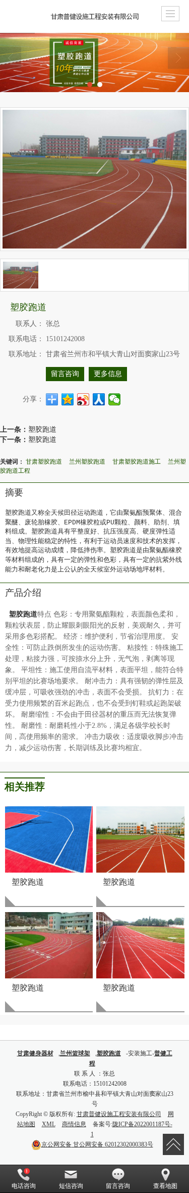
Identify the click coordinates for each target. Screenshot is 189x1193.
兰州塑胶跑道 (87, 461)
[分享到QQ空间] (67, 399)
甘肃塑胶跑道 (44, 461)
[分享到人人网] (99, 399)
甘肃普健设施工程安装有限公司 (119, 1114)
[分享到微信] (114, 399)
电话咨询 (24, 1185)
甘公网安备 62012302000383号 (97, 1144)
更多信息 (108, 374)
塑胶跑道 (42, 429)
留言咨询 (65, 374)
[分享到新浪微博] (83, 399)
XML (48, 1124)
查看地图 (165, 1185)
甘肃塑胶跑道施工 (136, 461)
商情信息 (74, 1124)
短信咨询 (71, 1185)
